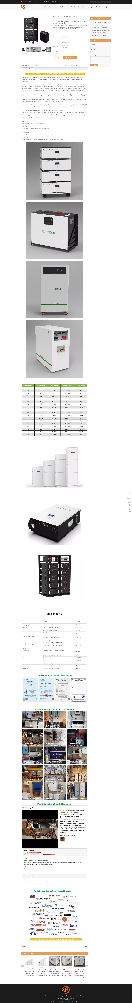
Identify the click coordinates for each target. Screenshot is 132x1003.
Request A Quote (86, 996)
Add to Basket (71, 57)
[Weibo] (61, 999)
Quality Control (71, 996)
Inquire (57, 57)
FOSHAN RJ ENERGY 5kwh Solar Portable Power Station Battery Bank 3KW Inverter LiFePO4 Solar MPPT (31, 971)
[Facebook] (73, 999)
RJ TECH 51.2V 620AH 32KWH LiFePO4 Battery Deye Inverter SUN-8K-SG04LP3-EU (101, 27)
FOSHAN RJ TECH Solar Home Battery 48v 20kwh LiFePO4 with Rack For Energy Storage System (81, 971)
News (78, 996)
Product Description (27, 68)
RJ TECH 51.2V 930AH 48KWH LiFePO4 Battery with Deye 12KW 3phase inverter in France (101, 35)
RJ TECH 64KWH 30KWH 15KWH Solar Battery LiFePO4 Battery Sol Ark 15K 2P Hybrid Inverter (101, 25)
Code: (66, 65)
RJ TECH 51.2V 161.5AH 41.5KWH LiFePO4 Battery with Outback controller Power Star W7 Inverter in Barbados (101, 30)
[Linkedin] (67, 999)
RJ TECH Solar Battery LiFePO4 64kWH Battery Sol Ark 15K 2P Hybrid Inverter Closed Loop (101, 22)
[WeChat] (59, 999)
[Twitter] (64, 999)
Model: (23, 65)
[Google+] (70, 999)
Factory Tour (62, 996)
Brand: (45, 65)
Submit (94, 65)
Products (48, 996)
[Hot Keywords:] (110, 2)
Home (43, 996)
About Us (54, 996)
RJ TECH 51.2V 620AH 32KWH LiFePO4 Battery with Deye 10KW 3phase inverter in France (101, 32)
